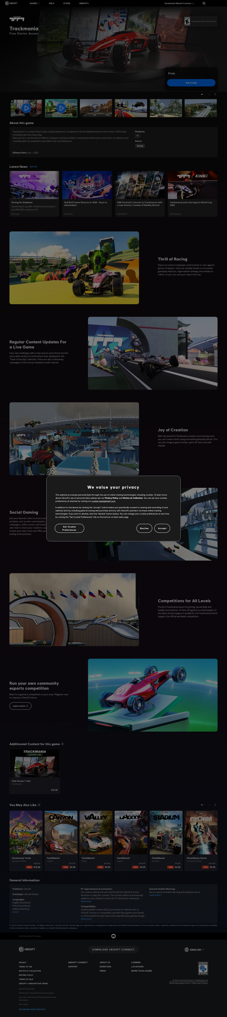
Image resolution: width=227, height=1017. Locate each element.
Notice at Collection (133, 498)
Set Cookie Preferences (69, 528)
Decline (144, 528)
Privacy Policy (111, 498)
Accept (162, 528)
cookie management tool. (104, 501)
